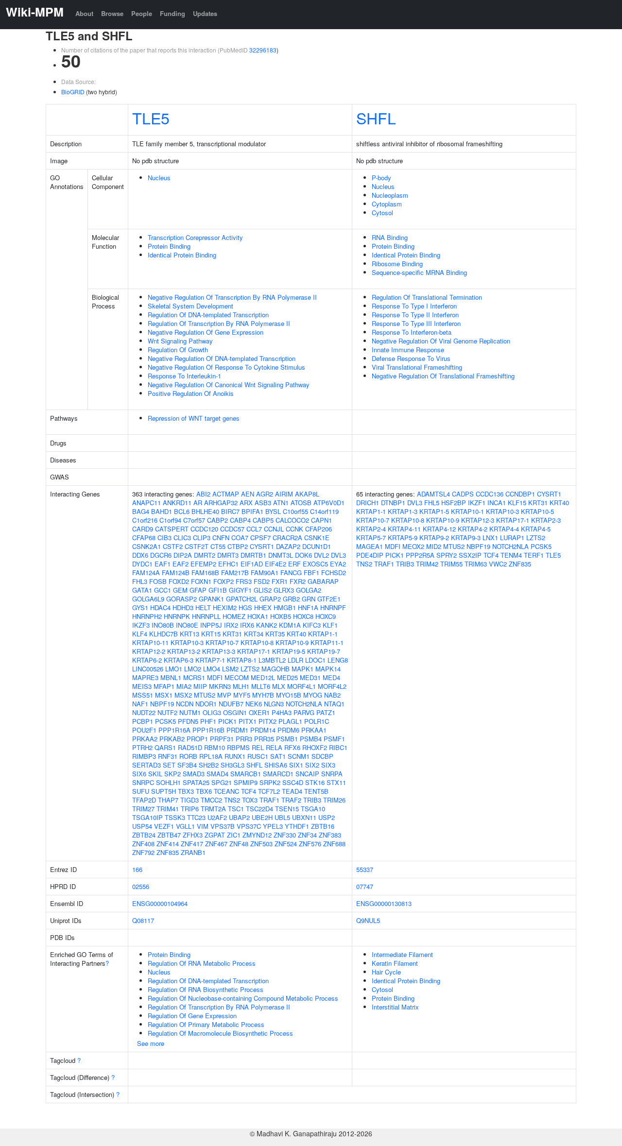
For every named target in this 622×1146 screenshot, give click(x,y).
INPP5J (211, 625)
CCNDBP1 (520, 493)
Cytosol (382, 212)
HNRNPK (177, 616)
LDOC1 (315, 660)
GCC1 (162, 590)
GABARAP (323, 581)
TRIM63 (476, 563)
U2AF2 (217, 817)
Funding (172, 13)
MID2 (433, 546)
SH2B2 (209, 765)
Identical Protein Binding (182, 254)
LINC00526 (147, 668)
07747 (364, 886)
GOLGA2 (308, 590)
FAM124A (146, 572)
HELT (203, 607)
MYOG (312, 695)
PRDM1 (237, 730)
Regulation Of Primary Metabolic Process (206, 1024)
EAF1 (163, 563)
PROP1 (197, 738)
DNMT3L (280, 555)
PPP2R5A (420, 555)
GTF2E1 (329, 598)
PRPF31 (222, 738)
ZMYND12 (257, 834)
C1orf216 (144, 520)
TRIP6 (190, 808)
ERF (294, 563)
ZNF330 (285, 834)
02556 (140, 886)
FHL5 (431, 502)
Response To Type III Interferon (416, 323)
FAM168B (205, 572)
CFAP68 (144, 537)
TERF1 (534, 555)
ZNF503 (261, 843)
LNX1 (490, 537)
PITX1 (248, 721)
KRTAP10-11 (150, 642)
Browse (112, 13)
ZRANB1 (193, 852)
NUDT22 (144, 712)
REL (258, 747)
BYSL (273, 511)
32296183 (262, 50)
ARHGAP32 (221, 502)
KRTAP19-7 (323, 651)
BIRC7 (230, 511)
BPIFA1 (252, 511)
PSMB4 (311, 738)
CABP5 (263, 520)
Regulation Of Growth (178, 349)
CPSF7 (260, 537)
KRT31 (232, 633)
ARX (246, 502)
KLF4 (139, 633)
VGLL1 (185, 826)
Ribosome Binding (397, 263)
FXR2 (298, 581)
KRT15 (211, 633)
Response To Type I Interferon (414, 305)
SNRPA (332, 773)
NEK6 (253, 703)
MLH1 (241, 686)
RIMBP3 (144, 756)
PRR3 (244, 738)
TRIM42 (427, 563)
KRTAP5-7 (371, 537)
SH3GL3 (232, 765)
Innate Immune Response (408, 349)
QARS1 (165, 747)
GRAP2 (270, 598)
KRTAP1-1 (323, 633)
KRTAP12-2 (148, 651)
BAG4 (140, 511)
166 (137, 869)
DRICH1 (367, 502)
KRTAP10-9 (292, 642)
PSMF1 (334, 738)
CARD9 (142, 528)
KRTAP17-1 (253, 651)
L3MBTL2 (272, 660)
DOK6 (303, 555)
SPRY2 (446, 555)
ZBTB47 (169, 834)
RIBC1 (338, 747)
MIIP (200, 686)
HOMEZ (234, 616)
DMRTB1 (253, 555)
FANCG (291, 572)
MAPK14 (328, 668)
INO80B (163, 625)
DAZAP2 (288, 546)
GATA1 (142, 590)
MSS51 (142, 695)
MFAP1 (164, 686)
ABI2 (203, 493)
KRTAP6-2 (147, 660)
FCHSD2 (333, 572)
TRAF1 (269, 799)
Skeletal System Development (190, 305)
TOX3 (250, 799)
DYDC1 (142, 563)
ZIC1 (234, 834)
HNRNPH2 (147, 616)
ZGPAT (215, 834)
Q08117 (143, 920)
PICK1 (227, 721)
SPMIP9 (246, 782)
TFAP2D (144, 799)
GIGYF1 (240, 590)
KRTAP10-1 (467, 511)
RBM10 (214, 747)
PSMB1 (287, 738)
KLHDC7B (163, 633)
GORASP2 (181, 598)
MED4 (331, 677)
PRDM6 (288, 730)
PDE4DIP (369, 555)
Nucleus (159, 177)
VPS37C (249, 826)
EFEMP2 (203, 563)
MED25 (287, 677)
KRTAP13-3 (218, 651)
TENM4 (511, 555)
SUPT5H (163, 791)
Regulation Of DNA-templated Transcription (208, 314)
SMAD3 (194, 773)
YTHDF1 (297, 826)
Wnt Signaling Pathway (180, 340)
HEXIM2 (225, 607)
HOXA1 (257, 616)
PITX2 (267, 721)
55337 (364, 869)
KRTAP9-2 (434, 537)
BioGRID (73, 91)
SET (169, 765)
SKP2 (172, 773)
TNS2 (232, 799)
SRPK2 (269, 782)
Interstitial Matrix (395, 1006)
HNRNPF (333, 607)
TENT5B (316, 791)
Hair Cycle (386, 971)
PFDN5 (188, 721)
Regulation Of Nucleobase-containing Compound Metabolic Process (243, 998)
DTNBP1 (393, 502)
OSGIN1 (235, 712)
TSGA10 (313, 808)
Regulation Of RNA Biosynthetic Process (205, 989)
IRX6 (247, 625)
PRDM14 (263, 730)
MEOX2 (413, 546)
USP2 (326, 817)
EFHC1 (228, 563)
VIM (202, 826)
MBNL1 (170, 677)
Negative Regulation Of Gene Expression (205, 332)
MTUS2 (204, 695)
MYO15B (288, 695)
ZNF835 (167, 852)
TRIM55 (451, 563)
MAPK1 (302, 668)
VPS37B (222, 826)
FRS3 (244, 581)
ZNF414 (167, 843)
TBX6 (204, 791)
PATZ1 (325, 712)
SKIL (155, 773)
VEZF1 (164, 826)
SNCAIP (307, 773)
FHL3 (139, 581)
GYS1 (140, 607)
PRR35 (264, 738)
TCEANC (226, 791)
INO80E (187, 625)
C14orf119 (324, 511)
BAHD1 (161, 511)
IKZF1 (476, 502)
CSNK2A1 (146, 546)
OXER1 (259, 712)
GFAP (198, 590)
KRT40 (296, 633)
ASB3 (263, 502)
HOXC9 (325, 616)
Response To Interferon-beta (411, 332)
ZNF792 (143, 852)
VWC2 (498, 563)
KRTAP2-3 (546, 520)
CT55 (217, 546)
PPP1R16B (208, 730)
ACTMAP (225, 493)
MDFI (215, 677)
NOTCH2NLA (304, 703)
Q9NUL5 (368, 920)
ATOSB (301, 502)
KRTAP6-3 (178, 660)
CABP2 (217, 520)
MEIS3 (142, 686)
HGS (245, 607)
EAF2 (181, 563)
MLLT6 (260, 686)
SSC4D (292, 782)
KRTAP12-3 (477, 520)
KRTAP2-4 (371, 528)
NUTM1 (190, 712)
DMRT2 (204, 555)
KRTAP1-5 (434, 511)
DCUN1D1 (316, 546)
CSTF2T (196, 546)
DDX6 (140, 555)
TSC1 (236, 808)
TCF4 (248, 791)
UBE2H (262, 817)
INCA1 (496, 502)
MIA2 (183, 686)
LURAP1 (512, 537)
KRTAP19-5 (288, 651)
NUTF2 (167, 712)
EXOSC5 (315, 563)
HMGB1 (285, 607)
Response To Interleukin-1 (184, 375)
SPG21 (221, 782)
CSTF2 (173, 546)
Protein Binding (169, 246)
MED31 (310, 677)
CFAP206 (318, 528)
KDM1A (290, 625)
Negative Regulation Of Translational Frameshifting (443, 375)
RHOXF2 (314, 747)
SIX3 (328, 765)
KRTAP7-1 (210, 660)
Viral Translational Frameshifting (417, 367)
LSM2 (230, 668)
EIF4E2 (275, 563)
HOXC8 (303, 616)
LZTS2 (250, 668)
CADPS (463, 493)
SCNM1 (299, 756)
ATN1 (281, 502)
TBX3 (186, 791)
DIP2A (182, 555)
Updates (205, 13)
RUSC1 (257, 756)
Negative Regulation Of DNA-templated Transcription (221, 358)
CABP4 (240, 520)
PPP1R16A (174, 730)
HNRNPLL (206, 616)
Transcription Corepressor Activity (195, 237)
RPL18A (211, 756)
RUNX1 (235, 756)
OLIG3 (212, 712)
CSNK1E (316, 537)
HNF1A (308, 607)
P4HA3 (282, 712)
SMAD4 (217, 773)
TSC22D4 (259, 808)
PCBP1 (142, 721)
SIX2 (312, 765)
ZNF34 (307, 834)
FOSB (158, 581)
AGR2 (264, 493)
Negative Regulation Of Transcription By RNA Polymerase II (232, 297)
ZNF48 (238, 843)
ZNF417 (192, 843)
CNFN (220, 537)
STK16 (315, 782)
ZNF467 (216, 843)
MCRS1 (194, 677)
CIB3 (164, 537)
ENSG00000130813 (384, 903)
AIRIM (284, 493)
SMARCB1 (245, 773)
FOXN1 (201, 581)
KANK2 (266, 625)
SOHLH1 (168, 782)
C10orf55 (295, 511)
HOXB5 (280, 616)
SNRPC (143, 782)
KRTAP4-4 (504, 528)
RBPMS (238, 747)
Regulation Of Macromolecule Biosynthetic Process (220, 1033)
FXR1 (280, 581)
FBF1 (311, 572)
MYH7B (263, 695)
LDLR (295, 660)
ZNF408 (143, 843)
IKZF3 (141, 625)
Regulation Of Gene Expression (192, 1015)
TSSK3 (175, 817)
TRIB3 (312, 799)
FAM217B (235, 572)
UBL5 (282, 817)
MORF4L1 (301, 686)
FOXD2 (179, 581)
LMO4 (211, 668)
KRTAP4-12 (439, 528)
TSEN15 (287, 808)
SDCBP (322, 756)
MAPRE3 (145, 677)
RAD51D (190, 747)
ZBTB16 (322, 826)
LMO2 (192, 668)
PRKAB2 (172, 738)
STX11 (336, 782)
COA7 (239, 537)
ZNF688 (334, 843)
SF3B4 (187, 765)
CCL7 (254, 528)
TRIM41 (167, 808)
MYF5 (241, 695)
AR (197, 502)
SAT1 (278, 756)
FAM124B (176, 572)
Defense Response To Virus (411, 358)
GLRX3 (284, 590)
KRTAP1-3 (402, 511)
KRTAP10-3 (187, 642)
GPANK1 (211, 598)
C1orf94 (170, 520)
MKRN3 (220, 686)
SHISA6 (275, 765)
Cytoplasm (387, 203)
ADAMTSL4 (433, 493)
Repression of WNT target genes (194, 418)
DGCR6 (161, 555)
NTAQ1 (334, 703)
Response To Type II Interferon (415, 314)
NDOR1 (206, 703)
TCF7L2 (269, 791)
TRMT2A (213, 808)
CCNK (294, 528)
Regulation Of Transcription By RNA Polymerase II (219, 323)
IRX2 (231, 625)
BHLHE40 (205, 511)
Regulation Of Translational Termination (427, 297)
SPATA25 (196, 782)
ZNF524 (286, 843)
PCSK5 (165, 721)
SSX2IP (470, 555)
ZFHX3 (193, 834)
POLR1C (316, 721)
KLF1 (330, 625)
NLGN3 (274, 703)
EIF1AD (252, 563)
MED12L (263, 677)
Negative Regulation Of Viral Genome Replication (441, 340)
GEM (180, 590)
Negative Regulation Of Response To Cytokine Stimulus (226, 367)
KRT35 (275, 633)
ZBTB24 (144, 834)
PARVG (304, 712)
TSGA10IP (147, 817)
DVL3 (338, 555)
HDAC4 (160, 607)
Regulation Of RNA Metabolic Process (202, 963)
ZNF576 (310, 843)
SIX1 (296, 765)
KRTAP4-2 (472, 528)
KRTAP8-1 (242, 660)
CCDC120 (204, 528)
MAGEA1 (369, 546)
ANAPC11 (146, 502)
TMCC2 (211, 799)
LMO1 (173, 668)
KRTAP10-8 (257, 642)
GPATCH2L (242, 598)
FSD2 (262, 581)
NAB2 (332, 695)
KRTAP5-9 (402, 537)
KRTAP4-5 (536, 528)
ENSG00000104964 (160, 903)
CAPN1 (321, 520)
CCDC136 (489, 493)
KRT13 (189, 633)
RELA (274, 747)
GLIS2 (263, 590)
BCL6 (182, 511)
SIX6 (139, 773)
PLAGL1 (290, 721)
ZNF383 (330, 834)
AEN (247, 493)
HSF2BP (453, 502)
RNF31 (167, 756)
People (141, 13)
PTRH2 (142, 747)
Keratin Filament (395, 963)
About (84, 13)
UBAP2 (239, 817)
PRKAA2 (144, 738)
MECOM (237, 677)
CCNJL (274, 528)
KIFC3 (312, 625)
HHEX (263, 607)
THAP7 (168, 799)
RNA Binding (390, 237)
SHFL (376, 117)
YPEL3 (273, 826)
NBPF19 (162, 703)
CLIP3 (201, 537)
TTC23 (196, 817)
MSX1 (164, 695)
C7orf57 (194, 520)
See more (150, 1043)
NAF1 (140, 703)
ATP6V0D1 (329, 502)
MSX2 (183, 695)
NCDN (184, 703)
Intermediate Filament (402, 954)
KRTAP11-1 (327, 642)
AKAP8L (307, 493)
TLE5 (151, 117)
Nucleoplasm (390, 195)
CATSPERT (172, 528)
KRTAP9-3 (466, 537)
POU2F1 (144, 730)
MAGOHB (275, 668)
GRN (308, 598)
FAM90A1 (264, 572)
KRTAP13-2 (183, 651)
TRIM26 (334, 799)
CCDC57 (232, 528)
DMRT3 (228, 555)
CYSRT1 (262, 546)
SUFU (140, 791)
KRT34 (253, 633)
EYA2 (338, 563)
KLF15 (517, 502)
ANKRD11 (177, 502)
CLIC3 (182, 537)
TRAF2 (291, 799)
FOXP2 (223, 581)
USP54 (142, 826)
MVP (224, 695)
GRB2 (291, 598)
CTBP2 (237, 546)
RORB (188, 756)
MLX (278, 686)
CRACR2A (287, 537)
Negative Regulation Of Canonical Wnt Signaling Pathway (229, 384)
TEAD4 (292, 791)
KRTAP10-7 (222, 642)
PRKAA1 (314, 730)
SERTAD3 (146, 765)
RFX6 (292, 747)
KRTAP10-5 (537, 511)
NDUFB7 (231, 703)
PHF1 (208, 721)
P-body (381, 177)
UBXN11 (304, 817)
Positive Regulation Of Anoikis (191, 393)
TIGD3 (189, 799)
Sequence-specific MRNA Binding (419, 272)
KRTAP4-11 (404, 528)
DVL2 (321, 555)
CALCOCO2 (292, 520)
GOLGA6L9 (148, 598)
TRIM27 (143, 808)
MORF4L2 (332, 686)
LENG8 (338, 660)
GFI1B (217, 590)
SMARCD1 (278, 773)
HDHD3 (183, 607)
